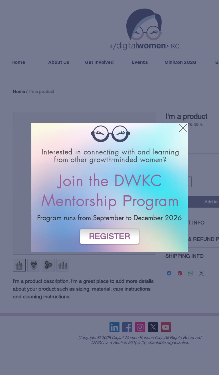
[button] (183, 128)
